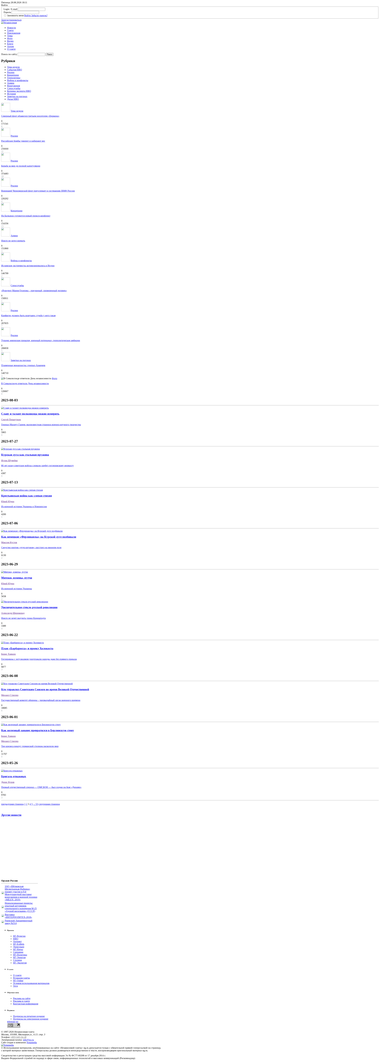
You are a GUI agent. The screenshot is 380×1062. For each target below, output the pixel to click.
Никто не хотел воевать (13, 240)
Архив (10, 46)
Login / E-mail (10, 9)
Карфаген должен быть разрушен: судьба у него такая (28, 315)
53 (37, 804)
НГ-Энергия (19, 957)
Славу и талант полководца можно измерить (30, 413)
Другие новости (11, 815)
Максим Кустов (9, 542)
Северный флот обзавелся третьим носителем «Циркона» (30, 116)
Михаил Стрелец (9, 695)
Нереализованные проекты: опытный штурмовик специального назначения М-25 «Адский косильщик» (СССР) (21, 907)
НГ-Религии (19, 936)
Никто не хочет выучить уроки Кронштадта (23, 618)
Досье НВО (13, 99)
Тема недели (13, 67)
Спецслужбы (13, 88)
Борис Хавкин (8, 654)
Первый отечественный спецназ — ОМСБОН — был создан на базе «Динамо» (41, 787)
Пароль (7, 12)
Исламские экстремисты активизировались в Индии (27, 265)
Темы (10, 35)
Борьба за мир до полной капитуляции (20, 166)
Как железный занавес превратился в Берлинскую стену (37, 730)
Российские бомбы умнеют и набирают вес (23, 141)
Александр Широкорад (12, 613)
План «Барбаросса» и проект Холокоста (27, 648)
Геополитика (13, 77)
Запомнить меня (15, 15)
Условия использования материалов (31, 983)
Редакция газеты (21, 978)
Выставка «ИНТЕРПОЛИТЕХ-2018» (18, 915)
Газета (10, 30)
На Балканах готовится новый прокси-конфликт (25, 215)
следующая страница (49, 804)
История (11, 93)
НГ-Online (18, 980)
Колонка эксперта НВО (19, 91)
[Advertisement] (19, 849)
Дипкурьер (18, 946)
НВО (15, 938)
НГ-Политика (20, 954)
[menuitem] (193, 27)
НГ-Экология (20, 963)
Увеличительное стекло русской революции (29, 607)
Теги (15, 986)
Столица (17, 960)
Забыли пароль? (39, 15)
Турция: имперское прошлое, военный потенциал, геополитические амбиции (40, 340)
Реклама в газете (21, 1001)
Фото (9, 38)
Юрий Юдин (7, 501)
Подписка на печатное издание (29, 1016)
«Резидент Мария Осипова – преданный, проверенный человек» (34, 290)
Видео (10, 41)
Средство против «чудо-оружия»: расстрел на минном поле (31, 547)
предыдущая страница (12, 804)
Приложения (13, 33)
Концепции (13, 75)
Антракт (17, 941)
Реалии (10, 72)
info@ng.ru (28, 1040)
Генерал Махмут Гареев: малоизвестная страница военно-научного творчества (41, 424)
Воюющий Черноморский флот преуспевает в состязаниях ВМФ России (38, 191)
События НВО (14, 69)
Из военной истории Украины (16, 588)
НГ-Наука (18, 949)
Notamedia (32, 1042)
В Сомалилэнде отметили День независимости (25, 383)
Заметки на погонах (17, 96)
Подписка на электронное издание (30, 1019)
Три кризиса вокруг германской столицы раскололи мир (29, 746)
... (34, 804)
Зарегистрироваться (11, 20)
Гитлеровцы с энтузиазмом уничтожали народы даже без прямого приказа (39, 659)
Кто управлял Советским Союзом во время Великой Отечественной (45, 689)
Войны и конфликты (17, 80)
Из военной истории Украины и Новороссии (24, 506)
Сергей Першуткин (11, 419)
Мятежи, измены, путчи (16, 577)
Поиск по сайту (9, 54)
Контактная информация (25, 1003)
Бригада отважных (13, 776)
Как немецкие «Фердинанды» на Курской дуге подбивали (38, 536)
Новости (11, 27)
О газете (11, 49)
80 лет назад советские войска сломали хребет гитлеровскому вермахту (37, 465)
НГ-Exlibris (18, 944)
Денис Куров (7, 782)
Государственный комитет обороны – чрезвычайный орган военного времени (40, 700)
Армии (10, 83)
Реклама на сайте (21, 998)
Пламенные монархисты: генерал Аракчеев (23, 365)
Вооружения (13, 85)
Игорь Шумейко (9, 460)
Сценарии (18, 952)
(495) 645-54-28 (18, 1037)
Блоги (10, 43)
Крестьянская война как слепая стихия (26, 495)
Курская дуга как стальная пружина (25, 454)
